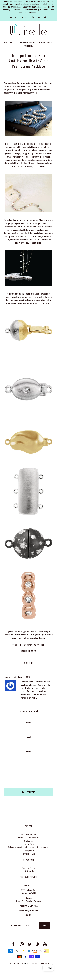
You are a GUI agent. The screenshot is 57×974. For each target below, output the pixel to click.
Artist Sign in (29, 871)
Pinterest (40, 644)
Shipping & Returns (28, 834)
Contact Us (28, 840)
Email (28, 736)
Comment (28, 751)
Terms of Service (28, 853)
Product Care (28, 843)
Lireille (12, 43)
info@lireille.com (31, 910)
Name (28, 722)
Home (5, 43)
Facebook (17, 644)
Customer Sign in (28, 867)
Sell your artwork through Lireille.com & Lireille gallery (28, 847)
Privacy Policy (28, 850)
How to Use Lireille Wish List (28, 837)
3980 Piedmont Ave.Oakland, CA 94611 (28, 891)
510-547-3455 (32, 905)
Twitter (29, 644)
